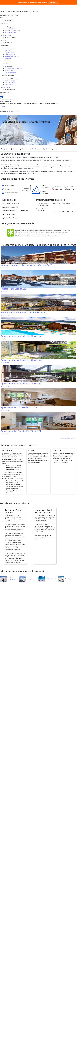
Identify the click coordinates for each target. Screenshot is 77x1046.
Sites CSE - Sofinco (10, 82)
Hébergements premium (12, 56)
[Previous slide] (3, 233)
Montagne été (6, 87)
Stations (4, 40)
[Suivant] (75, 535)
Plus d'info (53, 236)
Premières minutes (10, 72)
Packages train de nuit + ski (12, 30)
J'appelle (2, 106)
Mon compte (8, 20)
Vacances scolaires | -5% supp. (13, 68)
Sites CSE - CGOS (9, 84)
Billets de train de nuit (11, 32)
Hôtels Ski (7, 60)
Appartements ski (10, 53)
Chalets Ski (8, 58)
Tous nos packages (10, 29)
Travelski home (10, 51)
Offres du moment (10, 70)
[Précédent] (1, 535)
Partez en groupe (10, 81)
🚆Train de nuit (6, 35)
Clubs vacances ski (10, 54)
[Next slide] (73, 233)
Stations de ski (4, 111)
